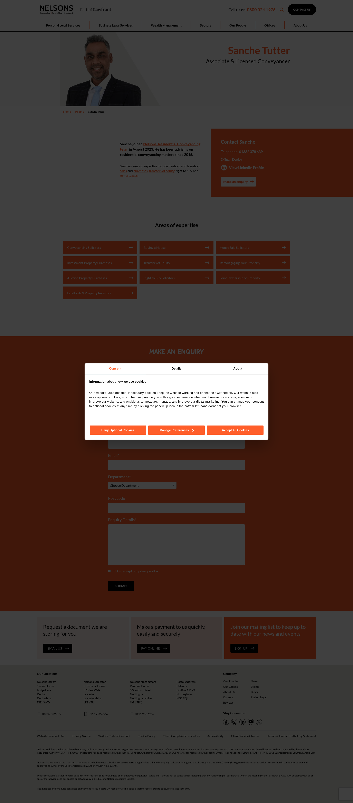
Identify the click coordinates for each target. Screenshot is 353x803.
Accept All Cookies (235, 430)
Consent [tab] (115, 368)
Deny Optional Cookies (117, 430)
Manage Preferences (174, 430)
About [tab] (237, 368)
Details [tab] (177, 368)
